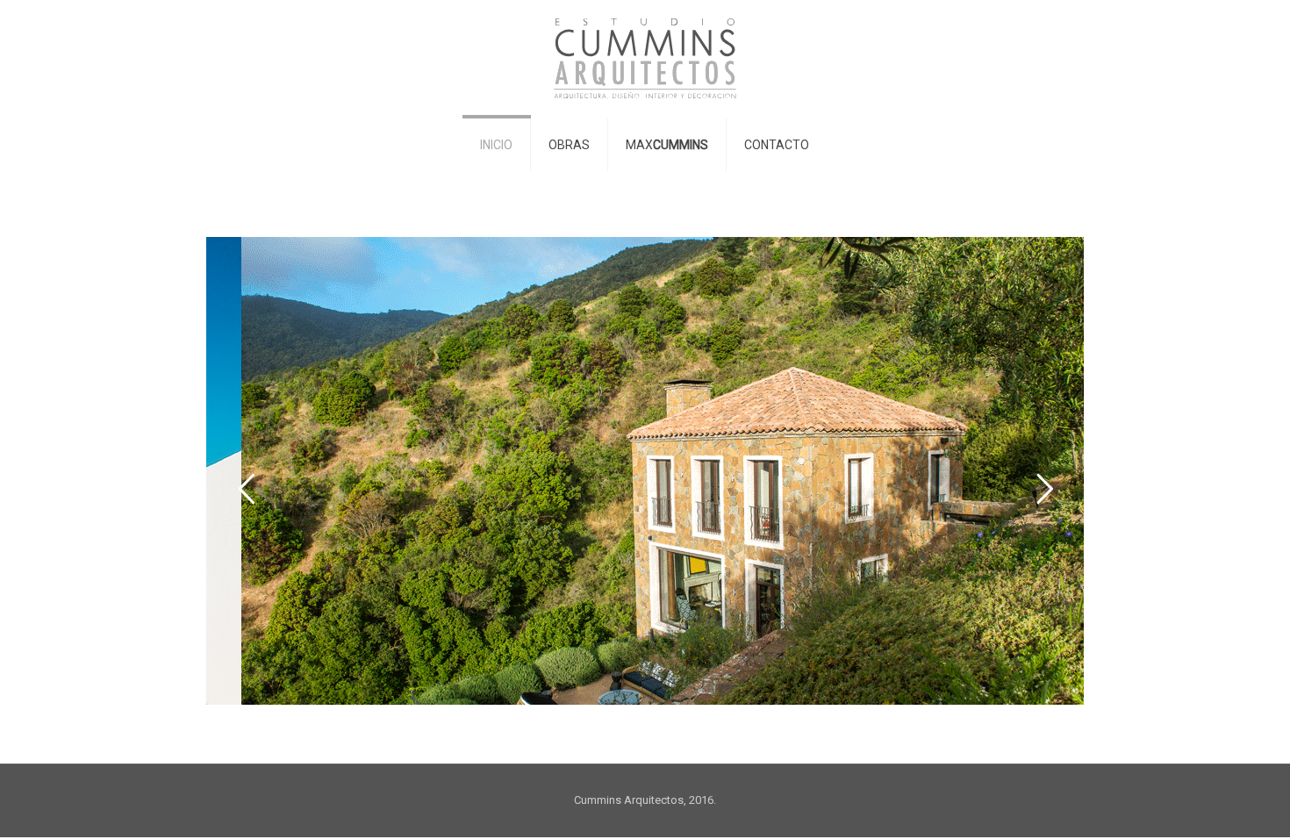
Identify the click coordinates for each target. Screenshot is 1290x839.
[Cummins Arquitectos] (645, 59)
